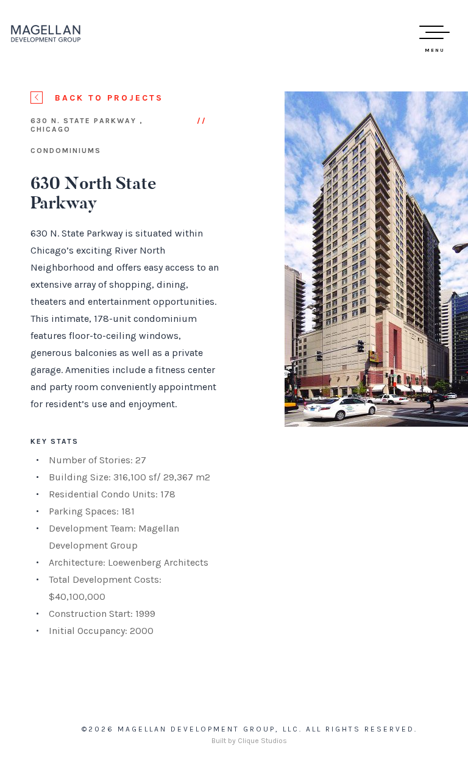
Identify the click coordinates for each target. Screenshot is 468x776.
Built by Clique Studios (249, 740)
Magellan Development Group (45, 33)
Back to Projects (109, 98)
